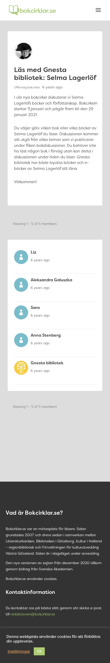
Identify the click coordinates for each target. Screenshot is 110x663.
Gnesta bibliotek (47, 363)
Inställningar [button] (19, 651)
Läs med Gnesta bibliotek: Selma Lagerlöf (55, 73)
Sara (35, 307)
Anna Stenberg (46, 335)
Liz (33, 252)
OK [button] (39, 651)
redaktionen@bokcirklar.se (32, 614)
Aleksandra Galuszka (51, 280)
